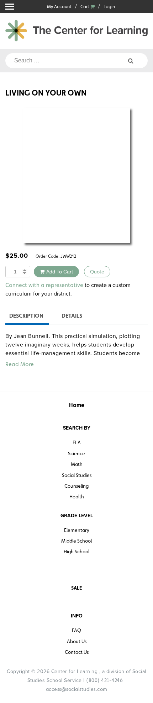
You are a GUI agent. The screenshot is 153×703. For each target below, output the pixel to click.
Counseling (76, 486)
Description (26, 315)
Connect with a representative (44, 285)
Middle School (76, 541)
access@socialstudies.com (76, 689)
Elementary (76, 530)
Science (76, 453)
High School (76, 551)
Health (76, 496)
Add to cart (59, 271)
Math (77, 464)
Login (109, 6)
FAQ (76, 630)
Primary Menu (9, 6)
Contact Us (77, 652)
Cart (85, 6)
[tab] (26, 317)
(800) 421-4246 (104, 680)
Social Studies (76, 475)
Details (72, 315)
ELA (77, 442)
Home (76, 405)
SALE (76, 588)
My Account (59, 6)
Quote (97, 271)
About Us (76, 641)
